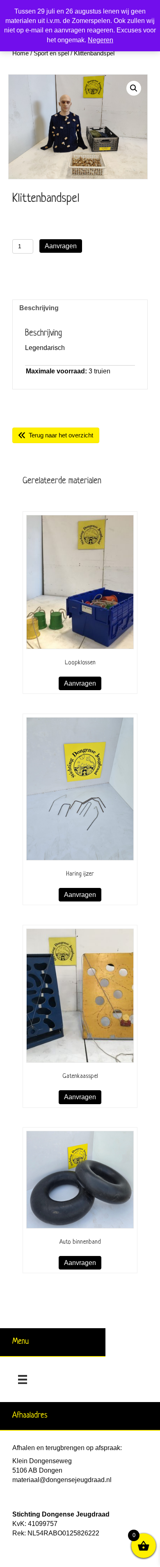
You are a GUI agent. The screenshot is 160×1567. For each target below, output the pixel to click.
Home (20, 53)
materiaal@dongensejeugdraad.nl (62, 1479)
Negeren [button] (100, 40)
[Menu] (22, 1379)
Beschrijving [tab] (39, 307)
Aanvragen (61, 245)
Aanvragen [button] (80, 683)
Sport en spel (51, 53)
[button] (133, 88)
